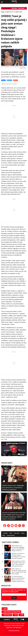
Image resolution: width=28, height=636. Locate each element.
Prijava (14, 597)
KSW (21, 615)
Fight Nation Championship (11, 612)
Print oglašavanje (17, 627)
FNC (15, 615)
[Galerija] (14, 57)
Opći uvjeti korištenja (15, 623)
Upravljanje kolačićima (14, 630)
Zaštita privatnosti (16, 625)
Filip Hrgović (7, 615)
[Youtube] (24, 619)
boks (5, 608)
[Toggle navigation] (2, 2)
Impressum (6, 623)
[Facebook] (21, 619)
